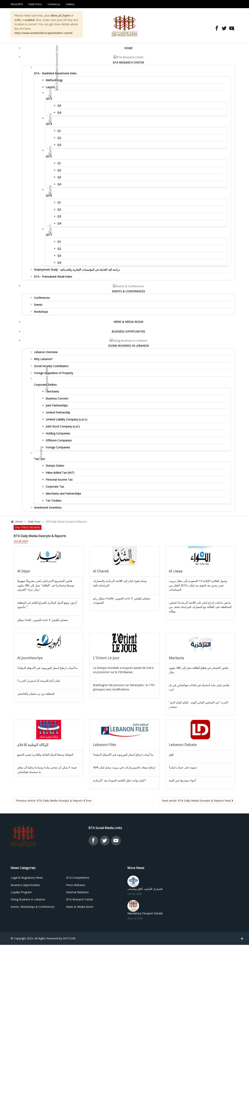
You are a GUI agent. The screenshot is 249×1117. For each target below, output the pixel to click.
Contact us (54, 4)
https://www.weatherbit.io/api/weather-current (43, 33)
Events (38, 304)
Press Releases (75, 885)
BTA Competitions (77, 877)
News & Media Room (128, 322)
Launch (50, 87)
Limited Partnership (58, 412)
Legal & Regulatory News (27, 877)
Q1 (59, 131)
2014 (49, 124)
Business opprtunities (128, 331)
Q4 (59, 112)
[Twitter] (223, 28)
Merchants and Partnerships (63, 493)
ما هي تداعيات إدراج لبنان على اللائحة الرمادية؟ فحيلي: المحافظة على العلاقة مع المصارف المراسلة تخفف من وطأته (200, 607)
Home (128, 48)
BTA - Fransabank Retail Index (53, 276)
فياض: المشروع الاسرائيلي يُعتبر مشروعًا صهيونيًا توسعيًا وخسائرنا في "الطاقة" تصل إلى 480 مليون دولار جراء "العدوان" (45, 585)
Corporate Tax (55, 486)
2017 (49, 235)
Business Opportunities (25, 885)
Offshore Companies (59, 440)
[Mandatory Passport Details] (133, 905)
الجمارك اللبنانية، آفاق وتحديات (144, 889)
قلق (171, 754)
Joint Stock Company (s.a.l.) (63, 426)
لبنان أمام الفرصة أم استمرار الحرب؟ (38, 680)
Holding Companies (58, 433)
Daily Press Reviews (27, 527)
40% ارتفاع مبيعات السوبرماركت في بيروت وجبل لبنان (124, 767)
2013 (49, 99)
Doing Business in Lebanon (128, 345)
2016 (49, 195)
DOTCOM (69, 938)
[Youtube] (230, 28)
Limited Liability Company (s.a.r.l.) (66, 419)
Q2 (59, 138)
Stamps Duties (55, 465)
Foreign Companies (58, 447)
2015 (49, 156)
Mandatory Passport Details (145, 913)
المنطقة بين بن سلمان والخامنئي (35, 693)
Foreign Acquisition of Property (53, 373)
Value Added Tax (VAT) (60, 472)
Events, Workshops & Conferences (32, 907)
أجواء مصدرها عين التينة (182, 780)
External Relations (77, 892)
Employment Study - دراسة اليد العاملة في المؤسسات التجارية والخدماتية (77, 269)
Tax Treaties (53, 500)
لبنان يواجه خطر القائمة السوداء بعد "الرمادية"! (119, 780)
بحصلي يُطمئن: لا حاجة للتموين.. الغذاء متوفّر (42, 620)
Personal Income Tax (59, 479)
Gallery (70, 4)
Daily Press (35, 4)
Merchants (52, 391)
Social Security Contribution (51, 366)
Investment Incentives (48, 507)
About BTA (17, 4)
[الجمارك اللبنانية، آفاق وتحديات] (133, 881)
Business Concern (57, 398)
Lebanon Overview (46, 352)
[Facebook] (215, 28)
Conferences (42, 297)
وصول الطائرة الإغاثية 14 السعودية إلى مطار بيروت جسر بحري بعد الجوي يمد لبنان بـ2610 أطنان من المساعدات (198, 585)
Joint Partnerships (57, 405)
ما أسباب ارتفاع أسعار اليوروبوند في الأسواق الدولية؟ (47, 668)
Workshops (41, 311)
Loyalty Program (21, 892)
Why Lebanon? (43, 359)
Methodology (54, 80)
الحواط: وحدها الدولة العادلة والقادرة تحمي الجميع (45, 754)
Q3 (59, 105)
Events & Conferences (128, 291)
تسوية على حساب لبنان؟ (183, 767)
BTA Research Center (128, 62)
